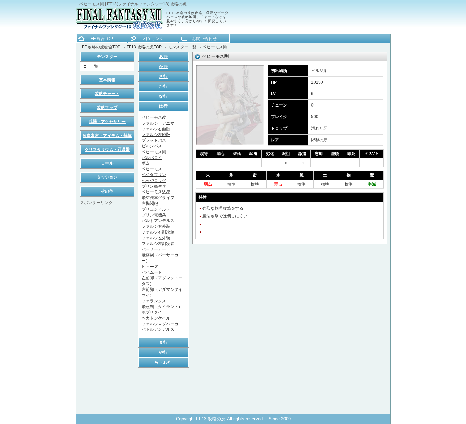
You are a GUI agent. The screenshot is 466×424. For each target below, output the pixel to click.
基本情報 (107, 79)
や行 (163, 352)
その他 (107, 191)
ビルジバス (152, 146)
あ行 (163, 56)
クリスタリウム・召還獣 (107, 149)
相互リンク (153, 38)
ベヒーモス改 (154, 117)
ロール (107, 163)
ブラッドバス (154, 140)
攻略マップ (107, 107)
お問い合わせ (204, 38)
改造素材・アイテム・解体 (107, 135)
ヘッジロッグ (154, 180)
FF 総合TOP (102, 38)
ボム (146, 163)
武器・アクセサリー (107, 121)
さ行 (163, 76)
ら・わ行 (163, 362)
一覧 (94, 66)
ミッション (107, 177)
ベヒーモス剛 (154, 152)
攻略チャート (107, 93)
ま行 (163, 342)
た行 (163, 86)
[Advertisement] (107, 308)
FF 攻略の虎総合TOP (101, 47)
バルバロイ (152, 157)
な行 (163, 96)
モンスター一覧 (182, 47)
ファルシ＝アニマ (158, 123)
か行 (163, 66)
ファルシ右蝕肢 (156, 129)
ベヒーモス (152, 169)
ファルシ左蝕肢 (156, 134)
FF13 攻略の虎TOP (144, 47)
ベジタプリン (154, 174)
